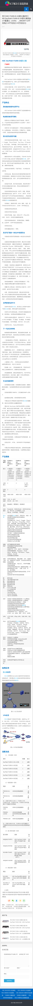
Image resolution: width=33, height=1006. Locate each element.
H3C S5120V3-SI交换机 (8, 990)
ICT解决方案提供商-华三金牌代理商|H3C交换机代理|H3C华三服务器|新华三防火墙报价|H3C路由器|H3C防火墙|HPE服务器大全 (16, 3)
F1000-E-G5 (10, 904)
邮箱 (18, 968)
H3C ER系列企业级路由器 (22, 997)
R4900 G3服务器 (10, 995)
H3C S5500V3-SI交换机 (24, 990)
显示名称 (7, 968)
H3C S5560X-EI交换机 (7, 993)
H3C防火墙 (9, 906)
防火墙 (14, 53)
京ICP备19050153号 (16, 1002)
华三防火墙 (19, 908)
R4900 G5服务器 (21, 995)
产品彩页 (7, 64)
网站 (5, 973)
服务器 (24, 605)
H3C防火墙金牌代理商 (20, 906)
